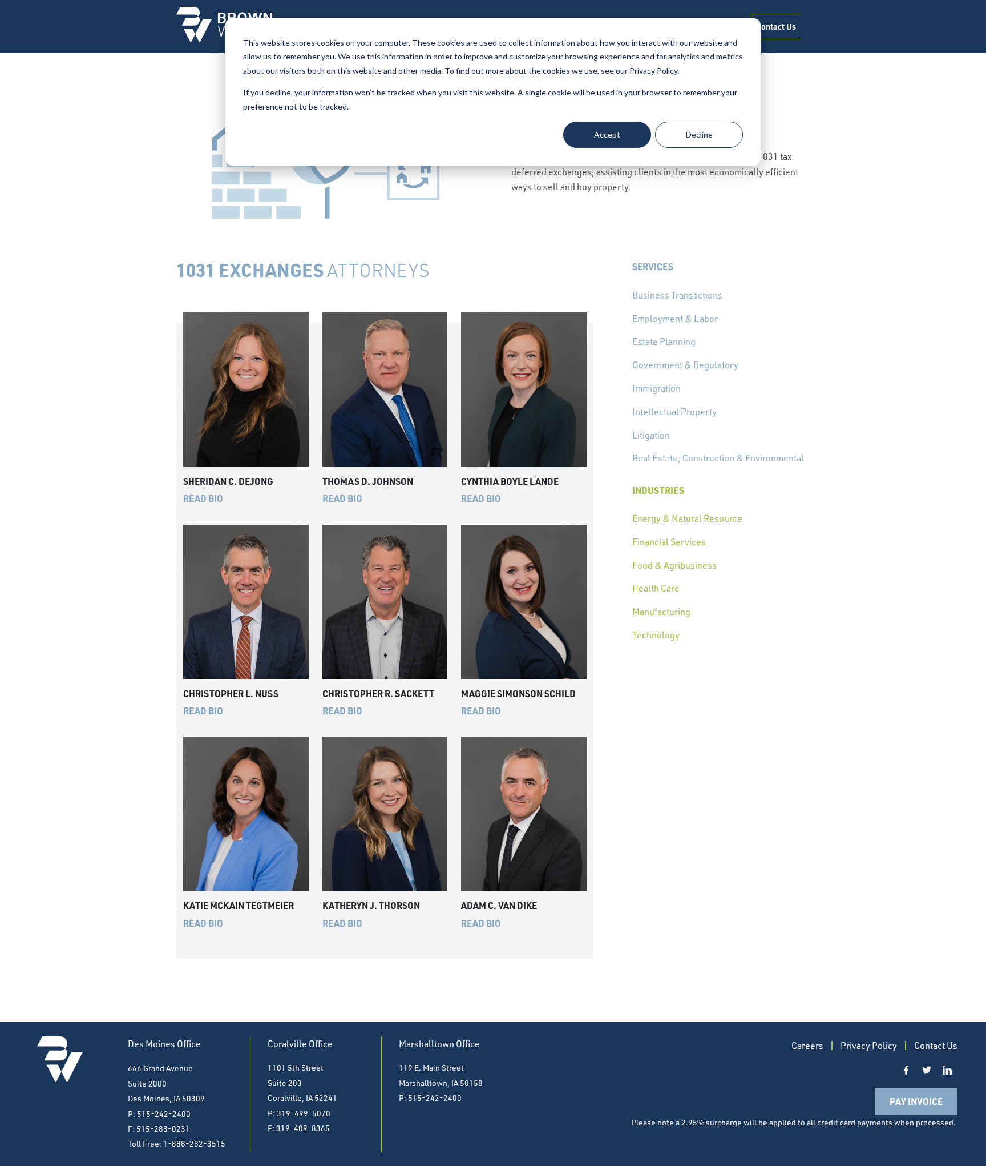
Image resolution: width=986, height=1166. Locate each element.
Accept (607, 134)
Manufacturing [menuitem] (661, 611)
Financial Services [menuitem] (669, 542)
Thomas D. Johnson (367, 481)
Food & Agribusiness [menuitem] (674, 565)
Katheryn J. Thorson (371, 905)
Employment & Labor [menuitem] (675, 318)
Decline (699, 134)
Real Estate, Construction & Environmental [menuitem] (718, 458)
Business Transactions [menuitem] (677, 295)
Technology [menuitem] (656, 635)
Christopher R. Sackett (378, 693)
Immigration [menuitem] (656, 388)
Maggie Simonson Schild (518, 693)
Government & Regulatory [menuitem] (685, 365)
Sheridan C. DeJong (228, 481)
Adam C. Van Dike (499, 905)
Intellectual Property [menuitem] (674, 411)
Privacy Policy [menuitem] (868, 1045)
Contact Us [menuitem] (776, 26)
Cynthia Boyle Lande (510, 481)
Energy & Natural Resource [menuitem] (687, 518)
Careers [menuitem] (807, 1045)
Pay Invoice (916, 1101)
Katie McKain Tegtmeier (238, 905)
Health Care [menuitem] (656, 588)
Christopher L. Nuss (230, 693)
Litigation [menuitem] (651, 435)
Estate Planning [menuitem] (664, 341)
